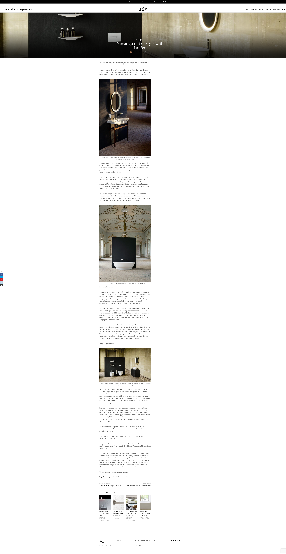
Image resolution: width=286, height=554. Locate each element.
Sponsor (142, 39)
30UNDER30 (156, 543)
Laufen (122, 477)
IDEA (154, 540)
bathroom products (108, 477)
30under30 (254, 9)
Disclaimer (138, 545)
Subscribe (276, 9)
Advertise (268, 9)
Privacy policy (140, 543)
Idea (247, 9)
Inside (261, 9)
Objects (137, 39)
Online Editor (144, 517)
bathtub (117, 477)
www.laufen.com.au (121, 472)
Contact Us (121, 543)
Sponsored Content (102, 517)
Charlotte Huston (129, 517)
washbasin (127, 477)
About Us (120, 540)
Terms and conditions (142, 540)
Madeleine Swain (137, 52)
